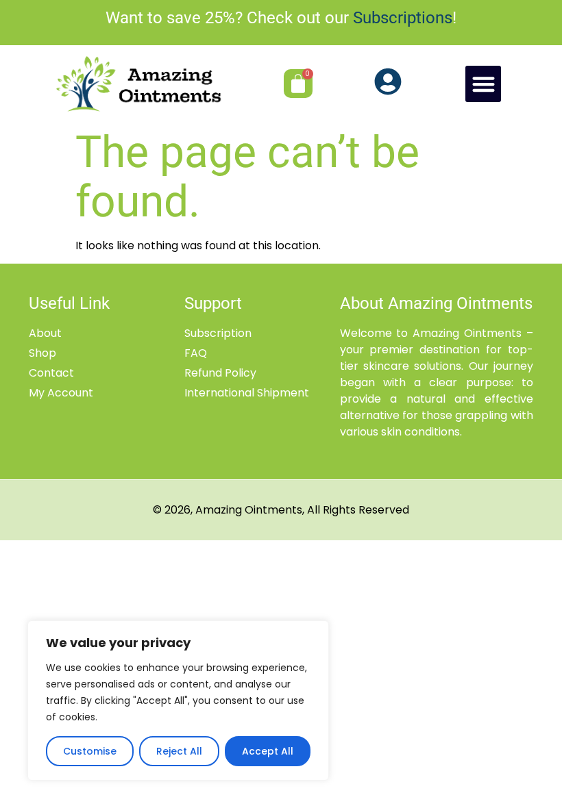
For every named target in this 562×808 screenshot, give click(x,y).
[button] (483, 84)
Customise (90, 751)
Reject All (179, 751)
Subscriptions (402, 17)
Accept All (267, 751)
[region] (178, 700)
